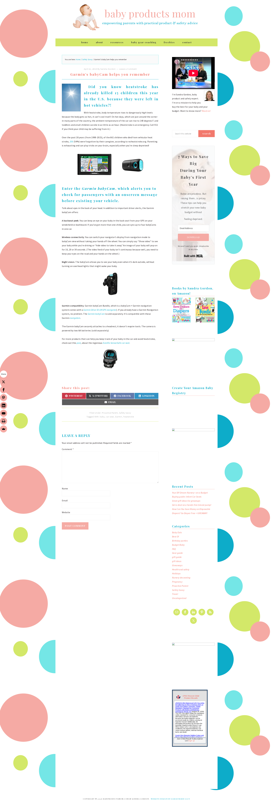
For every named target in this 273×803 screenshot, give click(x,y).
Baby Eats (177, 532)
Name (65, 488)
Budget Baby (178, 544)
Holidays (176, 573)
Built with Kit (193, 255)
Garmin (118, 416)
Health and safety (180, 569)
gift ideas (176, 561)
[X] (3, 381)
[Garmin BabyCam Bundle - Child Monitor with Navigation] (110, 180)
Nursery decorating (181, 577)
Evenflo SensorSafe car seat (116, 342)
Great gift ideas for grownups (186, 500)
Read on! (206, 110)
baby (102, 416)
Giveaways (177, 565)
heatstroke (128, 416)
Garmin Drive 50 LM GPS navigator (99, 309)
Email (65, 500)
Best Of (175, 536)
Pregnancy (177, 581)
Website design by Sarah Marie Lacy (170, 799)
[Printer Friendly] (3, 421)
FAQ (174, 548)
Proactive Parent (110, 412)
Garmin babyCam (98, 188)
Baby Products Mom (86, 17)
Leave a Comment (128, 69)
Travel (175, 594)
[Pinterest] (3, 397)
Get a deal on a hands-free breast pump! (191, 504)
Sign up (191, 741)
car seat (110, 416)
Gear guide (177, 552)
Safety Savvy (125, 412)
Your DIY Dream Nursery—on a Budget (190, 492)
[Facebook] (3, 389)
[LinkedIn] (3, 405)
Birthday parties (180, 540)
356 (71, 141)
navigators (75, 317)
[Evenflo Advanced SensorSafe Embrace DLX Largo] (110, 371)
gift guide (177, 557)
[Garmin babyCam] (110, 298)
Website (66, 512)
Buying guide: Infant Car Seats (186, 496)
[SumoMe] (3, 428)
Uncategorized (179, 598)
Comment (68, 449)
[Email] (3, 413)
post (79, 342)
